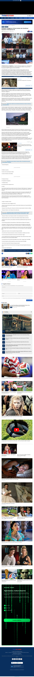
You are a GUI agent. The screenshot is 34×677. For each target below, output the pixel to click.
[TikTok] (20, 659)
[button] (28, 15)
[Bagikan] (31, 31)
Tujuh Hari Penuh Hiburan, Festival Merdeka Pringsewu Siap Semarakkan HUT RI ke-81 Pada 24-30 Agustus (20, 306)
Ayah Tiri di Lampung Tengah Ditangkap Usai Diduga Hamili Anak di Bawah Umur (18, 348)
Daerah (11, 307)
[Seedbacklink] (21, 659)
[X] (14, 659)
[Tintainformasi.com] (8, 15)
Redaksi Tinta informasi (7, 31)
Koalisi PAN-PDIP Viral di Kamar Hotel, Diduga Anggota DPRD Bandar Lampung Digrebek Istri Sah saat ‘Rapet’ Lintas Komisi (18, 352)
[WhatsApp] (31, 253)
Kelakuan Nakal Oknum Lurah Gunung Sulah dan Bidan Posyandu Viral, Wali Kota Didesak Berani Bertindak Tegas (18, 345)
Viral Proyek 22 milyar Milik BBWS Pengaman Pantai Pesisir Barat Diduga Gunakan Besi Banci (17, 335)
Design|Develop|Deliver (17, 620)
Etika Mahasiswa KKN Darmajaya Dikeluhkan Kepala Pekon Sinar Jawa (17, 341)
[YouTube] (18, 659)
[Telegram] (30, 253)
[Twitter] (28, 253)
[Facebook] (26, 253)
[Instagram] (16, 659)
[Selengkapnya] (31, 311)
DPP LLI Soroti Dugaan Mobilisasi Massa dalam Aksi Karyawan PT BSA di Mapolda (17, 338)
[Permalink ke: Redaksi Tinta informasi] (3, 31)
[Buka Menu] (29, 15)
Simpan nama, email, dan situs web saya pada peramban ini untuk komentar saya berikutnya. (17, 298)
